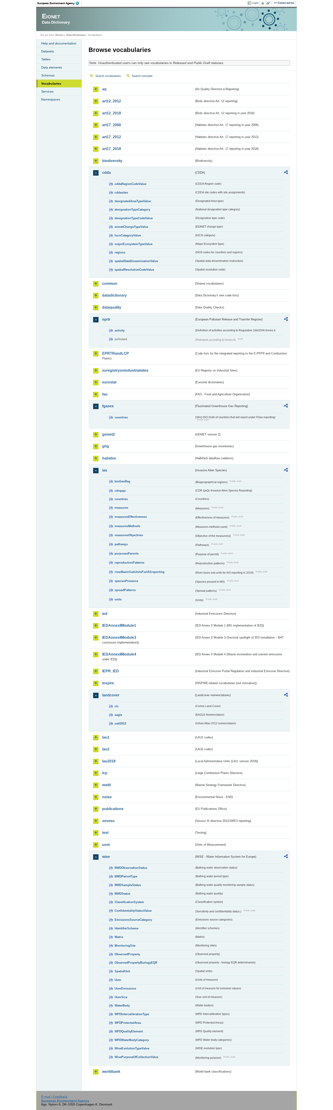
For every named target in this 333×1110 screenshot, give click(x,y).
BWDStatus (122, 893)
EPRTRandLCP (115, 353)
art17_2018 (111, 149)
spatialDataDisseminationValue (136, 261)
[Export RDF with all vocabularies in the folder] (286, 173)
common (109, 283)
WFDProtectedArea (128, 1022)
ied (104, 614)
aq (104, 89)
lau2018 (109, 761)
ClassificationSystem (129, 902)
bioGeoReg (122, 481)
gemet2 (108, 434)
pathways (121, 544)
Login (255, 3)
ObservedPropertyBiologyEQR (136, 962)
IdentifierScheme (126, 928)
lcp (104, 773)
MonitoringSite (125, 945)
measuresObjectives (129, 535)
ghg (105, 446)
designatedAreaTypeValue (133, 201)
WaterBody (122, 1005)
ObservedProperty (127, 954)
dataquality (111, 307)
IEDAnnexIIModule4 (119, 654)
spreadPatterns (125, 590)
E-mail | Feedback (54, 1096)
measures (121, 507)
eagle (118, 715)
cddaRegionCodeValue (130, 184)
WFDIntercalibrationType (132, 1014)
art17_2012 (111, 137)
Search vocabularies (108, 76)
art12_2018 (111, 113)
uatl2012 (120, 723)
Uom (118, 980)
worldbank (111, 1071)
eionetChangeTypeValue (131, 226)
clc (117, 706)
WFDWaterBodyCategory (132, 1040)
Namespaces (50, 99)
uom (106, 845)
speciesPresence (126, 581)
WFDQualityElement (129, 1031)
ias (104, 470)
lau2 (105, 749)
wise (106, 857)
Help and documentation (58, 43)
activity (120, 330)
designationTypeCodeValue (134, 218)
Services (47, 91)
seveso (108, 821)
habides (109, 458)
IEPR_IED (110, 671)
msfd (106, 785)
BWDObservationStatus (131, 867)
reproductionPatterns (129, 562)
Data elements (51, 67)
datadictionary (114, 295)
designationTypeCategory (132, 209)
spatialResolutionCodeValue (134, 269)
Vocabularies (51, 83)
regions (120, 252)
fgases (108, 406)
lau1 (105, 737)
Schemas (48, 75)
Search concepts (142, 76)
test (105, 833)
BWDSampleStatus (128, 885)
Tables (46, 59)
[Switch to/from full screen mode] (269, 3)
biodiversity (112, 161)
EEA (60, 3)
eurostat (109, 382)
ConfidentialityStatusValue (133, 910)
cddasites (121, 192)
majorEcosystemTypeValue (133, 244)
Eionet (59, 35)
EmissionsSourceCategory (133, 919)
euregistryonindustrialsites (125, 370)
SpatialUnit (122, 971)
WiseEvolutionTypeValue (132, 1048)
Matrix (119, 937)
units (118, 599)
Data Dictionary (75, 35)
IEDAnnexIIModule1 (119, 625)
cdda (106, 172)
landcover (110, 695)
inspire (108, 683)
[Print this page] (263, 3)
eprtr (106, 319)
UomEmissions (125, 988)
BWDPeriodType (126, 876)
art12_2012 (111, 101)
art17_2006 (111, 125)
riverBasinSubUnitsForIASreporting (139, 572)
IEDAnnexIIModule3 (119, 637)
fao (105, 394)
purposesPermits (127, 553)
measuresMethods (127, 526)
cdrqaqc (120, 490)
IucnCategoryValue (128, 235)
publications (112, 809)
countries (121, 417)
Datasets (47, 51)
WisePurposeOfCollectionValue (136, 1057)
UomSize (121, 997)
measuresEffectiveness (131, 516)
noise (107, 797)
